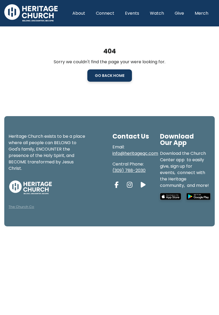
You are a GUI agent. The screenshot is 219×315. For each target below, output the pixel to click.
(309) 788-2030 (129, 170)
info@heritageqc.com (135, 153)
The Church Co (21, 206)
